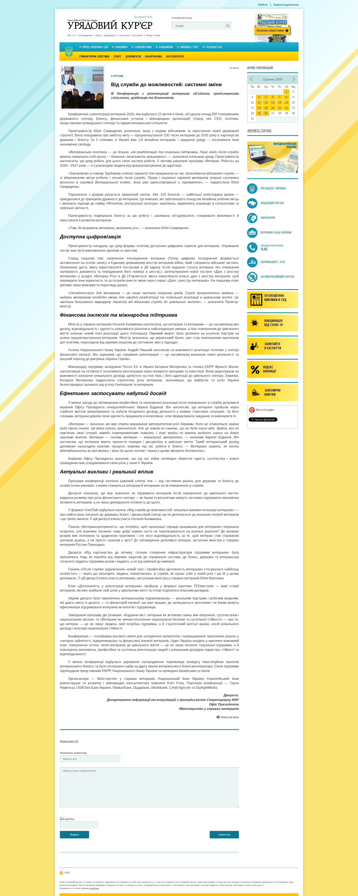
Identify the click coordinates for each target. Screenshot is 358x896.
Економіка (166, 47)
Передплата (110, 36)
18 (259, 107)
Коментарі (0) (69, 741)
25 (259, 113)
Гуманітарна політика (94, 56)
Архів (98, 36)
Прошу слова (153, 36)
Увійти (262, 4)
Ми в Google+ (265, 409)
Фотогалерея (175, 56)
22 (286, 107)
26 (266, 113)
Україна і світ (189, 47)
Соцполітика (143, 47)
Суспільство (214, 47)
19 (266, 107)
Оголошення (85, 36)
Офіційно (121, 47)
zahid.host (94, 888)
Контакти (124, 36)
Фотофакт (137, 36)
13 (272, 102)
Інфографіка (153, 56)
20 (272, 107)
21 (279, 107)
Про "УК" (71, 36)
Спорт (117, 56)
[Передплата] (272, 171)
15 (286, 102)
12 (266, 102)
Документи (133, 56)
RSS (67, 872)
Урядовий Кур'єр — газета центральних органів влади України (110, 20)
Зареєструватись (286, 4)
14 (279, 102)
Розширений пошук (182, 18)
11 (259, 102)
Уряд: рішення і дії (95, 47)
